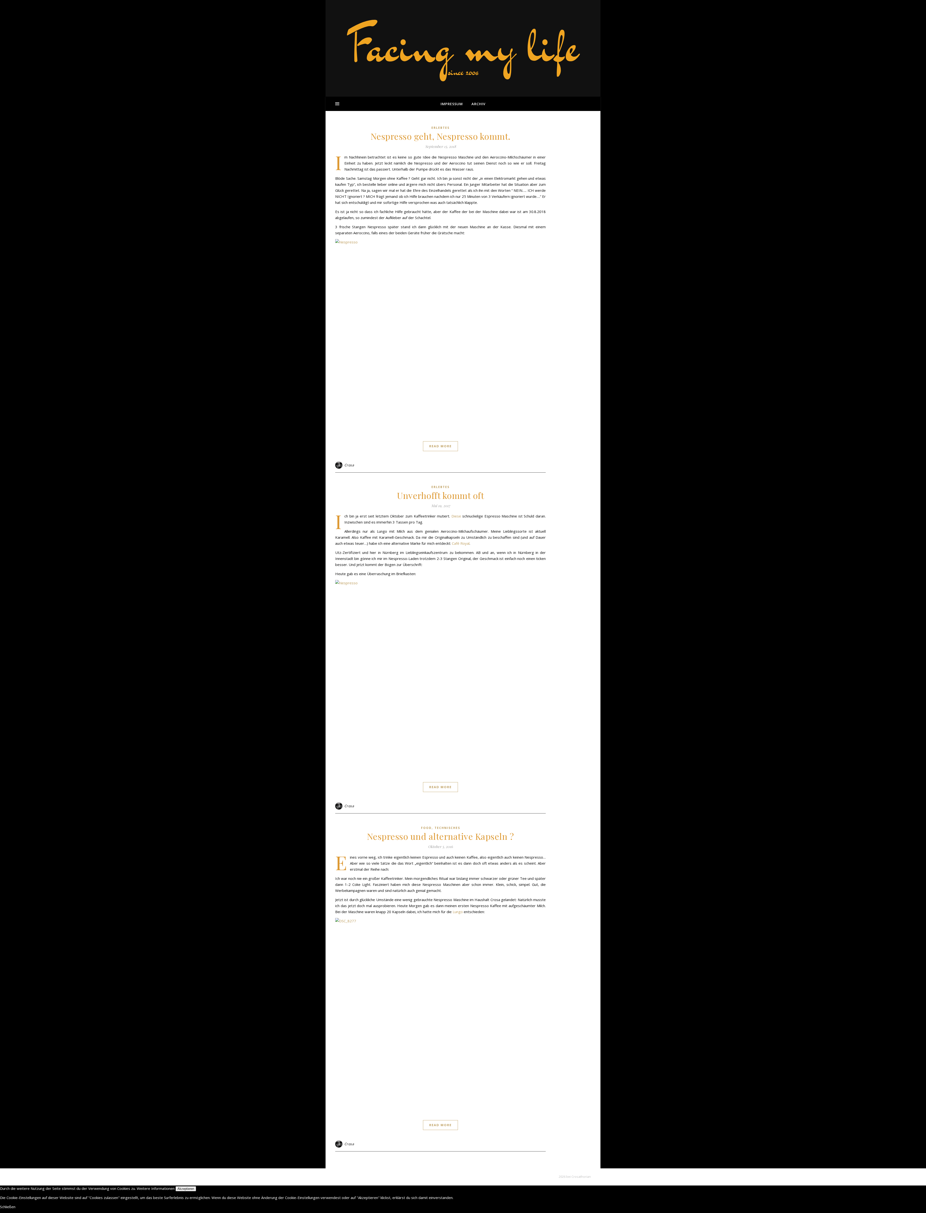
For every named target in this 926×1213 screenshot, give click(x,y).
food (426, 828)
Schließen (7, 1206)
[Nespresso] (440, 335)
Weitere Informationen (156, 1188)
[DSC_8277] (440, 1014)
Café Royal (461, 543)
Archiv (478, 103)
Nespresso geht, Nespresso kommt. (441, 136)
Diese (456, 516)
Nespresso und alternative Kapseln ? (440, 836)
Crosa (349, 465)
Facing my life (463, 46)
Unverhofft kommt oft (440, 495)
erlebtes (440, 128)
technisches (447, 828)
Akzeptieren (185, 1189)
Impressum (452, 103)
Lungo (458, 911)
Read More (440, 446)
